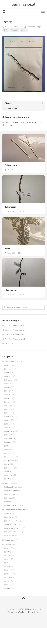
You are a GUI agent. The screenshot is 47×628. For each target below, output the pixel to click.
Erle (7, 391)
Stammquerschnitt (12, 505)
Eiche (8, 387)
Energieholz (10, 517)
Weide (8, 471)
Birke (8, 373)
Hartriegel (9, 405)
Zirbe (8, 479)
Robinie (8, 449)
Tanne (7, 248)
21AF (8, 577)
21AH (8, 581)
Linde (8, 427)
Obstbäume (10, 438)
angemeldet (15, 122)
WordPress (22, 612)
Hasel (8, 409)
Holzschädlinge (10, 540)
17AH (8, 555)
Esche (8, 395)
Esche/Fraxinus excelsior (14, 325)
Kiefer (8, 420)
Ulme (8, 464)
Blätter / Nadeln (11, 487)
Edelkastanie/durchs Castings (16, 334)
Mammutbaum (11, 431)
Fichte (8, 398)
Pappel (8, 442)
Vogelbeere (10, 468)
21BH (6, 30)
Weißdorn (9, 475)
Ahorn (8, 365)
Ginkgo (8, 402)
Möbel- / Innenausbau (13, 528)
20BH (8, 574)
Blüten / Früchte (11, 491)
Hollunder (9, 413)
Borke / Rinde (10, 494)
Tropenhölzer (10, 457)
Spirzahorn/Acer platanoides (16, 339)
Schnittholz (10, 535)
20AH (8, 570)
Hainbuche (9, 343)
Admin (8, 588)
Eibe (7, 383)
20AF (8, 566)
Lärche (24, 30)
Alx (38, 612)
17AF (8, 552)
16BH (8, 548)
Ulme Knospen (11, 290)
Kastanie (9, 417)
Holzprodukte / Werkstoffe (15, 510)
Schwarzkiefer (11, 165)
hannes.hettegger (34, 27)
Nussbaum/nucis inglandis (15, 330)
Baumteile (8, 483)
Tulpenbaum (10, 207)
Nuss (8, 435)
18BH (8, 559)
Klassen (8, 544)
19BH (8, 563)
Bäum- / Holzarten (11, 361)
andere (8, 513)
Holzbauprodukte (12, 521)
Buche (8, 376)
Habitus (9, 498)
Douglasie (9, 380)
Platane (9, 446)
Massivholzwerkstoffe (13, 524)
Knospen (14, 30)
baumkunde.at (23, 4)
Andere (8, 369)
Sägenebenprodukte (13, 532)
